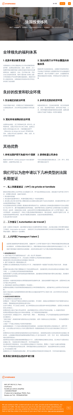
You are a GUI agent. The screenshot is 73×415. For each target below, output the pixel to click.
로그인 (62, 3)
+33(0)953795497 (10, 391)
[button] (55, 3)
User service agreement (56, 411)
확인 (68, 408)
